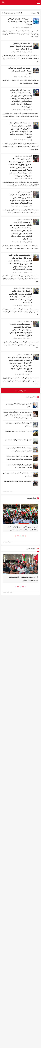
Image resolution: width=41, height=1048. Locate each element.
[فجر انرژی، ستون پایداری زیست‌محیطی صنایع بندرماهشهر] (35, 474)
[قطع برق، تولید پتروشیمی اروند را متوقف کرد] (35, 441)
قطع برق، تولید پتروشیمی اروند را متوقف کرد (18, 440)
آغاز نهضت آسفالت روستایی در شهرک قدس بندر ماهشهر (18, 424)
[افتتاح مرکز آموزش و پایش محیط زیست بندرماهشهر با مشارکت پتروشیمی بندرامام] (35, 458)
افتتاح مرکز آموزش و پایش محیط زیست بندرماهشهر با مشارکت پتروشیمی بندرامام (19, 458)
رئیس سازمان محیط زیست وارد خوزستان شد (18, 481)
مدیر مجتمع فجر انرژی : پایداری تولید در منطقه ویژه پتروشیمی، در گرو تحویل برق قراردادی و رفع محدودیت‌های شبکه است (17, 415)
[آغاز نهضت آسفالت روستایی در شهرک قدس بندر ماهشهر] (35, 425)
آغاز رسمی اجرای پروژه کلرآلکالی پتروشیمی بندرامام (19, 405)
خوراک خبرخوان (15, 13)
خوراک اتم (5, 13)
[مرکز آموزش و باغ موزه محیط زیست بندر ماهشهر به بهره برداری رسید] (35, 466)
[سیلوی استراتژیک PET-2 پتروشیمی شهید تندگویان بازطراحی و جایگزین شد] (35, 449)
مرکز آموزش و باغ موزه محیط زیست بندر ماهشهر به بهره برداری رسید (19, 466)
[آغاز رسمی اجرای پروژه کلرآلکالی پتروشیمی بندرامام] (35, 405)
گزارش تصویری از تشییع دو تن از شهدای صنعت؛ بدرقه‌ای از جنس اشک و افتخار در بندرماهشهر (23, 528)
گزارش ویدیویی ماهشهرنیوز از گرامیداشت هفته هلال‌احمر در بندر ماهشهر (23, 579)
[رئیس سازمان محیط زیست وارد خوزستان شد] (35, 483)
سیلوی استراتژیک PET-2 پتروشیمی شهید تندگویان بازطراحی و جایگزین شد (19, 449)
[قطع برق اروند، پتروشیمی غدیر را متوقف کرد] (35, 433)
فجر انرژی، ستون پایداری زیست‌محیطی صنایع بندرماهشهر (17, 474)
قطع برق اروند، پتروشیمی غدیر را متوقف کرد (18, 431)
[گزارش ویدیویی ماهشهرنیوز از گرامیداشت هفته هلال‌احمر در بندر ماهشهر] (20, 564)
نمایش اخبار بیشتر (7, 491)
